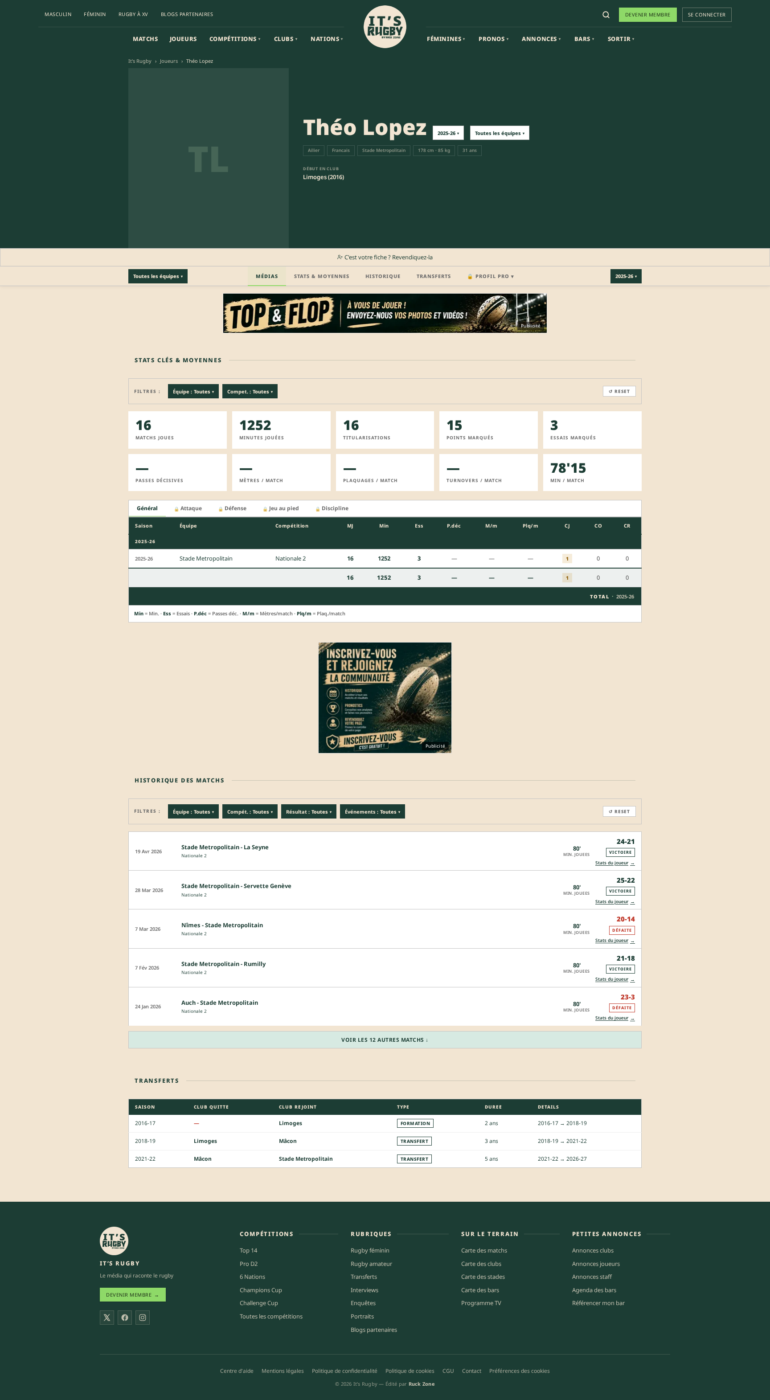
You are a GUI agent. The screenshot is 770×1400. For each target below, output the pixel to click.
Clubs (286, 39)
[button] (385, 850)
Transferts (434, 276)
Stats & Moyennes (321, 276)
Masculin (58, 14)
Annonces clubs (593, 1250)
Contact (471, 1371)
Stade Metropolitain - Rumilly (223, 964)
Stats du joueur (615, 862)
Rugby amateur (371, 1264)
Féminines (446, 39)
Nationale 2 (194, 855)
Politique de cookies (409, 1371)
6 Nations (252, 1277)
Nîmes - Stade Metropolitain (222, 925)
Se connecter (707, 14)
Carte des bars (480, 1290)
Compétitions (235, 39)
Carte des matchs (484, 1250)
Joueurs (183, 39)
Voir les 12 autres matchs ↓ (385, 1040)
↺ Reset (619, 391)
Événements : (372, 811)
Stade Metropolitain (306, 1159)
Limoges (290, 1123)
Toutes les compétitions (271, 1316)
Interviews (364, 1290)
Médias (267, 276)
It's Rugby (140, 60)
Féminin (95, 14)
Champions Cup (261, 1290)
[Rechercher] (606, 14)
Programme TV (481, 1303)
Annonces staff (592, 1277)
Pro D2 (249, 1264)
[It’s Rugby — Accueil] (114, 1241)
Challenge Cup (259, 1303)
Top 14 (248, 1250)
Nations (327, 39)
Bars (584, 39)
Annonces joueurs (596, 1264)
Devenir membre (648, 14)
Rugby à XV (133, 14)
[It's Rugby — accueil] (385, 27)
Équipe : (193, 391)
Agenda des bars (594, 1290)
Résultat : (309, 811)
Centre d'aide (237, 1371)
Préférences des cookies (519, 1371)
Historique (383, 276)
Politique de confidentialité (344, 1371)
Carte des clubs (481, 1264)
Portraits (362, 1316)
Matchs (145, 39)
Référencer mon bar (598, 1303)
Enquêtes (363, 1303)
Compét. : (250, 811)
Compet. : (250, 391)
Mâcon (288, 1141)
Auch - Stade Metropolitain (219, 1003)
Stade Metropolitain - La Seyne (225, 847)
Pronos (493, 39)
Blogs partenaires (187, 14)
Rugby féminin (370, 1250)
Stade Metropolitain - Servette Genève (236, 886)
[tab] (147, 508)
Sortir (621, 39)
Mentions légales (283, 1371)
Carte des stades (483, 1277)
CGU (448, 1371)
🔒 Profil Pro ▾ (490, 276)
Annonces (541, 39)
